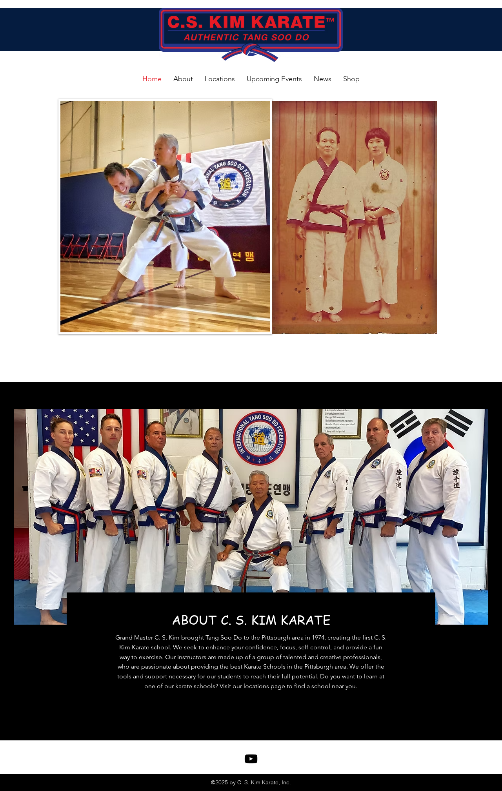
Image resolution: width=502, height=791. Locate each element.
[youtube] (251, 759)
